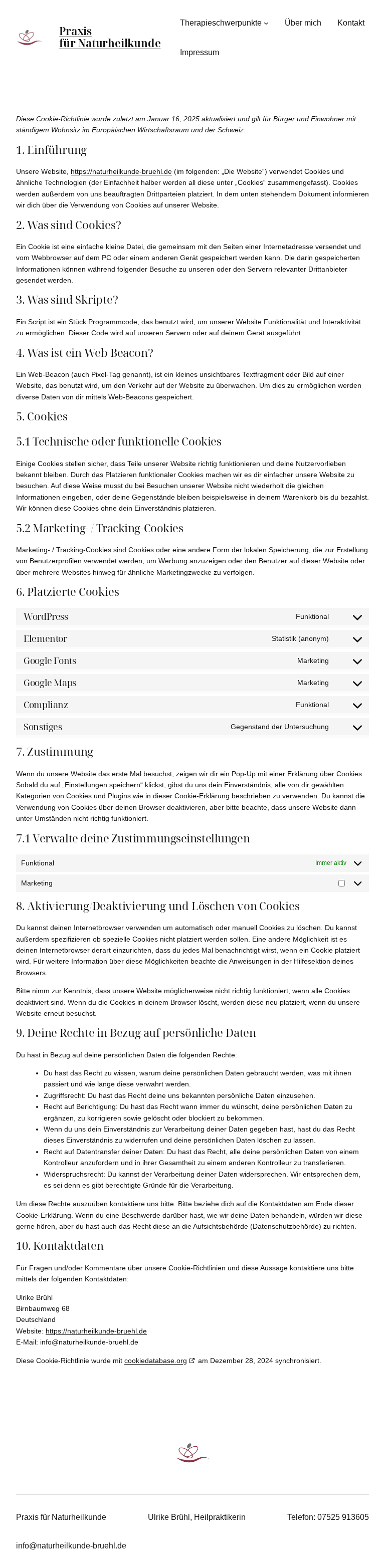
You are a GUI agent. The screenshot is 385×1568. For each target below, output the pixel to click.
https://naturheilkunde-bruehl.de (121, 171)
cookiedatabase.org (155, 1361)
